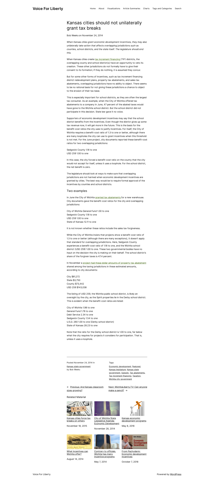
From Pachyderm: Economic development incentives (134, 454)
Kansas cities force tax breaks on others (79, 419)
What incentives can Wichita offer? (77, 452)
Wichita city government (120, 379)
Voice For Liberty (48, 8)
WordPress (175, 474)
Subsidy (125, 373)
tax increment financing (108, 59)
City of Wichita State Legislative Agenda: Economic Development (106, 421)
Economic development (120, 366)
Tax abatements (137, 373)
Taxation (137, 376)
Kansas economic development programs (134, 419)
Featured (136, 366)
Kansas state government (79, 366)
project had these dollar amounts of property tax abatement (114, 263)
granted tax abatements (108, 197)
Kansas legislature (117, 369)
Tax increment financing (120, 376)
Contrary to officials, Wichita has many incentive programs (105, 454)
